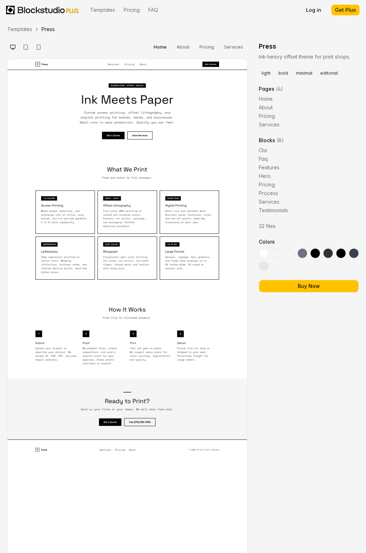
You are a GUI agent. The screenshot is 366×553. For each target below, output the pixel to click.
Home (160, 47)
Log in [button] (313, 10)
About (183, 47)
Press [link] (48, 29)
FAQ (153, 10)
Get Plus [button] (345, 10)
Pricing (132, 10)
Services (233, 47)
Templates (102, 10)
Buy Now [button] (309, 286)
